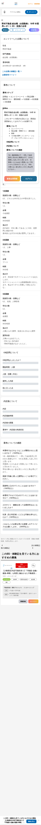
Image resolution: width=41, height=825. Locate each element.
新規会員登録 (12, 178)
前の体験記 (5, 548)
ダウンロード (32, 12)
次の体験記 (35, 545)
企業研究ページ (8, 74)
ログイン (28, 178)
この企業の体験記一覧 (11, 71)
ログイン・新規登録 (34, 4)
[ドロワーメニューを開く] (2, 3)
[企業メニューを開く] (7, 565)
